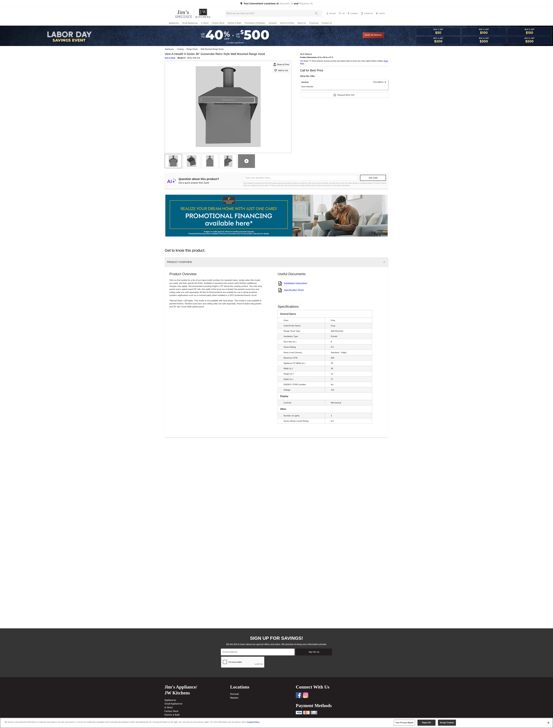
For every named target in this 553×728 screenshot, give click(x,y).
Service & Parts (287, 23)
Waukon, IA (306, 3)
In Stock (204, 23)
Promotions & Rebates (255, 23)
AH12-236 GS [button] (193, 58)
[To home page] (192, 13)
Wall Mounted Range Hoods (212, 49)
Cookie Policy (253, 722)
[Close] (548, 722)
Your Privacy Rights (404, 723)
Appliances (174, 23)
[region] (276, 723)
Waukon (234, 698)
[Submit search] (316, 13)
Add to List (283, 70)
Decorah (234, 694)
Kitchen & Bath (234, 23)
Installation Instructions (295, 283)
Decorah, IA (286, 3)
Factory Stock (218, 23)
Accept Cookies (447, 723)
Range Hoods (192, 49)
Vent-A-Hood (170, 58)
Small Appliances (190, 23)
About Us (302, 23)
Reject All (426, 723)
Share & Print (283, 64)
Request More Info (345, 95)
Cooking (180, 49)
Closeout (273, 23)
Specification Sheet (294, 290)
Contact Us (327, 23)
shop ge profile (373, 35)
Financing (313, 23)
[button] (327, 13)
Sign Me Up (314, 652)
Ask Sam (373, 178)
